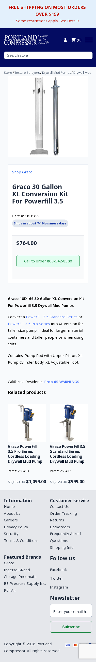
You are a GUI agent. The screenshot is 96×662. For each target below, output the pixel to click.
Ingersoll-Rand (17, 569)
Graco (9, 562)
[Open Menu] (89, 39)
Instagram (59, 587)
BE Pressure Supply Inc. (25, 583)
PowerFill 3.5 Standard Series (52, 316)
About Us (12, 513)
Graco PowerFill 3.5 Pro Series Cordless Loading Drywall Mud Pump (25, 454)
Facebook (58, 569)
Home (9, 506)
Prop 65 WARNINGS (61, 381)
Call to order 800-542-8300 (48, 260)
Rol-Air (10, 590)
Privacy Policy (16, 526)
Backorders (60, 526)
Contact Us (59, 506)
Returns (57, 519)
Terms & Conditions (21, 540)
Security (11, 533)
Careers (11, 519)
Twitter (56, 578)
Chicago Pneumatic (20, 576)
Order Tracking (63, 513)
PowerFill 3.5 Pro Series (29, 323)
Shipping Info (62, 547)
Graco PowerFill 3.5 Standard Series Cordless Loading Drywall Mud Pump (67, 454)
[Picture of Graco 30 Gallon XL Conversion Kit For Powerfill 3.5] (48, 116)
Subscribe (71, 627)
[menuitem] (25, 506)
